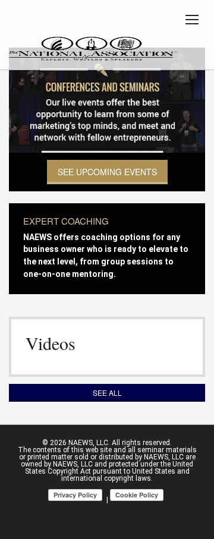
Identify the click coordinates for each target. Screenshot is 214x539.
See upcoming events (107, 172)
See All (107, 392)
